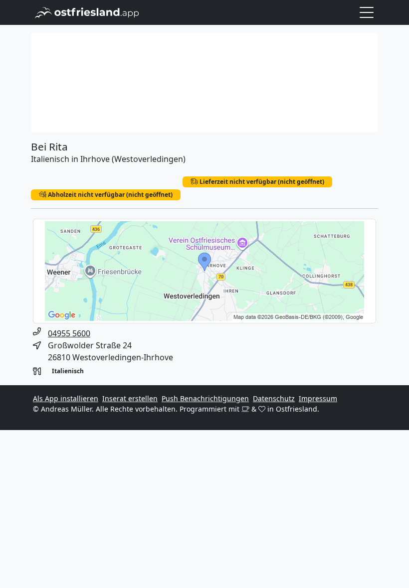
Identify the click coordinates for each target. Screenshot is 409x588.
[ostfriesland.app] (87, 11)
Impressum (318, 398)
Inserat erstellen (130, 398)
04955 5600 (69, 333)
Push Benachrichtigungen (205, 398)
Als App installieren (65, 398)
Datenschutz (274, 398)
